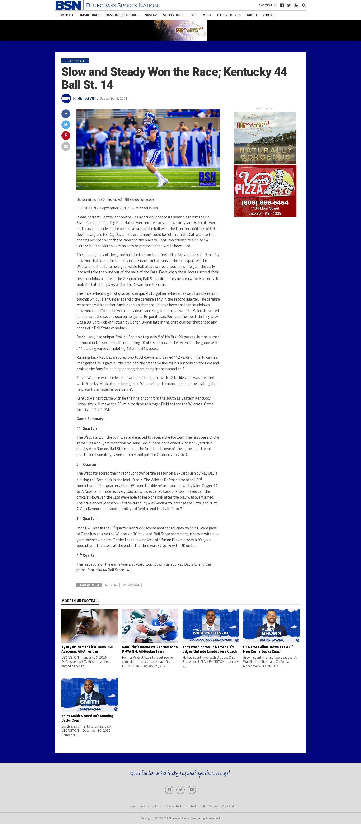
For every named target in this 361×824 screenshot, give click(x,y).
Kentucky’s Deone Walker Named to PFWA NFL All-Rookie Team (150, 649)
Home (131, 806)
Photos (269, 15)
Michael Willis (87, 98)
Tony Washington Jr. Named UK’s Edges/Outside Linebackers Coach (210, 649)
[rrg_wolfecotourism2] (265, 162)
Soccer (213, 806)
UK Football (131, 585)
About (252, 15)
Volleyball (172, 15)
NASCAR (151, 15)
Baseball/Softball (122, 15)
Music (207, 15)
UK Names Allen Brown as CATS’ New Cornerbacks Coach (268, 649)
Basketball (89, 15)
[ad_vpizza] (265, 217)
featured (111, 585)
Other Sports (229, 15)
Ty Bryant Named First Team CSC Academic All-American (87, 649)
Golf (192, 15)
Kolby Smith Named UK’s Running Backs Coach (87, 718)
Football (66, 15)
